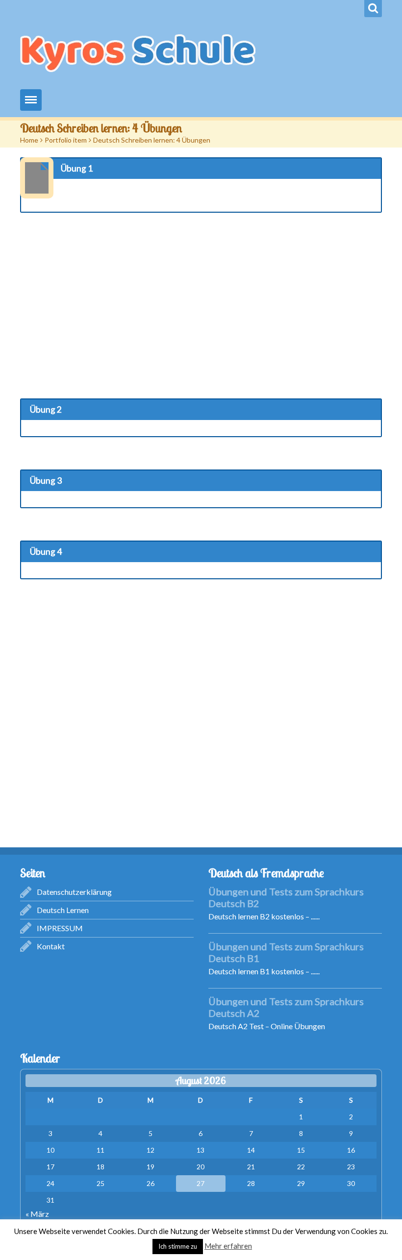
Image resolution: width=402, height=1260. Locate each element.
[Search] (373, 8)
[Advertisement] (201, 297)
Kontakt (51, 946)
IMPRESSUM (60, 928)
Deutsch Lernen (63, 909)
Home (29, 140)
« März (37, 1213)
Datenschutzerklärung (74, 891)
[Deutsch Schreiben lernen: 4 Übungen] (37, 178)
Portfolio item (66, 140)
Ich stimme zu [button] (177, 1246)
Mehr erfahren (228, 1245)
